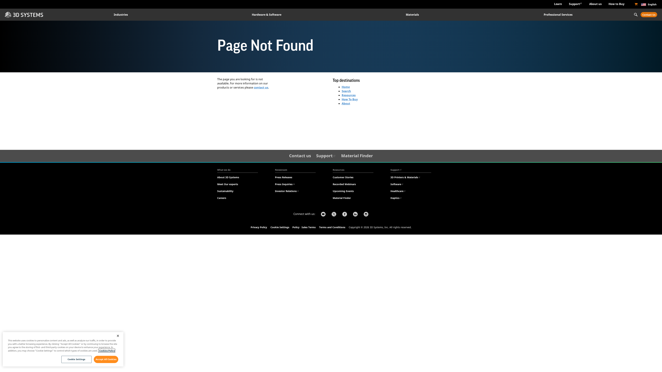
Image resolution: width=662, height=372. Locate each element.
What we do (223, 169)
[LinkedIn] (355, 214)
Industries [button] (121, 15)
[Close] (118, 336)
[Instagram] (366, 214)
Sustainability (225, 191)
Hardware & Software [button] (266, 15)
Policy (296, 227)
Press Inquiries (284, 184)
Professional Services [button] (558, 15)
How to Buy (616, 4)
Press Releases (283, 177)
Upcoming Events (343, 191)
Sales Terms (309, 227)
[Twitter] (334, 214)
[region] (63, 349)
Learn (558, 4)
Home (346, 87)
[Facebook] (344, 214)
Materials (412, 15)
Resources (349, 95)
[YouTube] (323, 214)
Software (395, 184)
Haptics (394, 198)
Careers (221, 198)
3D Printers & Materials (404, 177)
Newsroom (281, 169)
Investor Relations (286, 191)
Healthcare (396, 191)
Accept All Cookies (106, 359)
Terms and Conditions (332, 227)
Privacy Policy (259, 227)
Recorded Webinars (344, 184)
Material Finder (357, 155)
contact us (261, 87)
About (346, 103)
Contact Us (648, 14)
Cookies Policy (107, 350)
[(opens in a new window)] (636, 4)
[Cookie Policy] (301, 228)
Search (346, 91)
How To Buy (350, 99)
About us (595, 4)
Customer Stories (343, 177)
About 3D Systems (228, 177)
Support (574, 4)
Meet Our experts (227, 184)
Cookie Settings (279, 227)
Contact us (300, 155)
